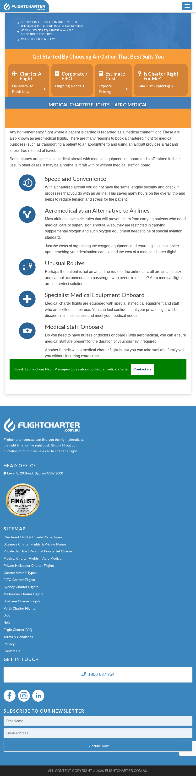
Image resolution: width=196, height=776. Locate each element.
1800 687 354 (101, 674)
